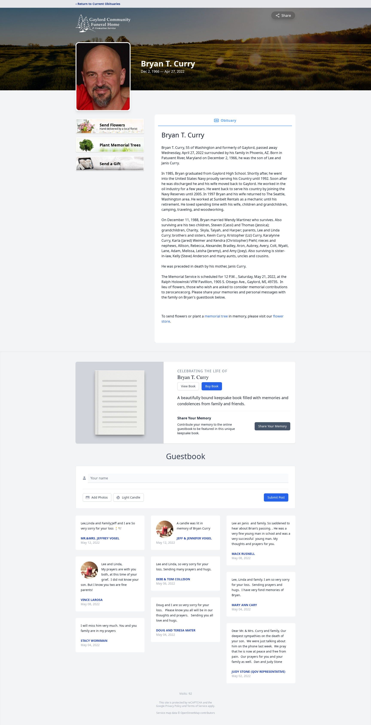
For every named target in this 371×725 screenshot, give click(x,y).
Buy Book (211, 386)
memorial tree (216, 316)
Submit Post (276, 497)
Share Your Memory (272, 426)
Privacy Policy (173, 706)
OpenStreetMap (190, 713)
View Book (188, 386)
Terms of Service (197, 706)
